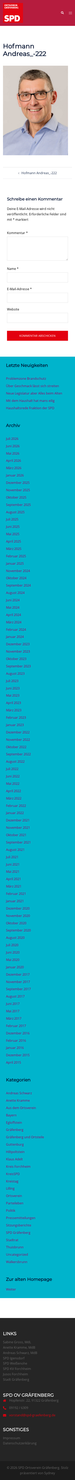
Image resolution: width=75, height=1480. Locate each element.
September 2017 (18, 989)
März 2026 (13, 468)
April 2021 (13, 879)
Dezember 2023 (18, 644)
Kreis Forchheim (18, 1166)
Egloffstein (14, 1122)
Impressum (11, 1438)
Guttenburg (15, 1144)
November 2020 (18, 916)
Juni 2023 (13, 688)
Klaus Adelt (14, 1159)
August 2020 (15, 937)
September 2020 (18, 930)
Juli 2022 (12, 769)
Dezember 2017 (18, 974)
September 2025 (18, 505)
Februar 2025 (16, 556)
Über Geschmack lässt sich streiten (32, 386)
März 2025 (13, 549)
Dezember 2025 (18, 482)
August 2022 (15, 761)
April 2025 (13, 541)
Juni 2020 (13, 952)
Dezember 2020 (18, 908)
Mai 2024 (12, 607)
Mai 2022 (12, 783)
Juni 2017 (13, 1004)
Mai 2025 (12, 534)
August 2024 (15, 593)
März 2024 (13, 622)
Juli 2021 (12, 857)
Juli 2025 (12, 519)
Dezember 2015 (18, 1055)
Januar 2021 (15, 901)
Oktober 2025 (16, 497)
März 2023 (13, 710)
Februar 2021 (16, 893)
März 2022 (13, 798)
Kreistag (12, 1181)
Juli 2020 (12, 945)
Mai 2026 (12, 453)
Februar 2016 (16, 1040)
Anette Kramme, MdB (19, 1347)
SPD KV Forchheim (17, 1369)
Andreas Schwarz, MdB (20, 1353)
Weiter (11, 1289)
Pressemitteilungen (20, 1218)
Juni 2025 (13, 526)
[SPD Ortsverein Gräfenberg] (13, 12)
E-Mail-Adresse (19, 289)
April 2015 (13, 1062)
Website (13, 309)
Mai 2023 (12, 695)
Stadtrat (12, 1240)
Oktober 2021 (16, 835)
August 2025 (15, 512)
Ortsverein (14, 1196)
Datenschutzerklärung (20, 1443)
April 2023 (13, 703)
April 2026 (13, 460)
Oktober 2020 (16, 923)
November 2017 (18, 982)
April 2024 (13, 615)
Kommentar (17, 233)
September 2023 (18, 666)
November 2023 (18, 651)
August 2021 (15, 849)
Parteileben (14, 1203)
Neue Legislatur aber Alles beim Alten (34, 393)
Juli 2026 (12, 438)
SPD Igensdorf (13, 1358)
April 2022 (13, 791)
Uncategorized (17, 1254)
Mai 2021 (12, 871)
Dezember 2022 (18, 732)
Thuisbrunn (15, 1247)
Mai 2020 (12, 960)
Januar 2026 (15, 475)
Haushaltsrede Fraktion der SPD (30, 408)
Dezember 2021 (18, 820)
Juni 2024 (13, 600)
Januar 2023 (15, 725)
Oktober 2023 (16, 659)
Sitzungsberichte (18, 1225)
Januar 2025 (15, 563)
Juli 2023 (12, 681)
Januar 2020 (15, 967)
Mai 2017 (12, 1011)
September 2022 (18, 754)
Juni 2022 (13, 776)
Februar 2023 (16, 717)
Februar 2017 (16, 1026)
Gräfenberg (14, 1130)
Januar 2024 (15, 637)
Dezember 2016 (18, 1033)
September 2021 (18, 842)
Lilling (10, 1188)
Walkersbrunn (16, 1262)
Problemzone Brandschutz (26, 378)
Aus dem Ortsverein (21, 1108)
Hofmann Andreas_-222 (39, 173)
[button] (62, 13)
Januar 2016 (15, 1048)
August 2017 (15, 996)
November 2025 (18, 490)
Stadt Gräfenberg (16, 1379)
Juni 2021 (13, 864)
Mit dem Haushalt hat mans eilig (30, 400)
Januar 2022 (15, 813)
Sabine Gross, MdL (17, 1342)
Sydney (49, 1473)
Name (13, 269)
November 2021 (18, 827)
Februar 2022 (16, 805)
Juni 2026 (13, 446)
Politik (10, 1210)
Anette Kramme (18, 1100)
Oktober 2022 (16, 747)
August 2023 (15, 673)
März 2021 (13, 886)
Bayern (11, 1115)
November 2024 (18, 571)
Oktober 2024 (16, 578)
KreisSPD (13, 1174)
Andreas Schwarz (19, 1093)
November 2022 (18, 739)
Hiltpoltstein (15, 1152)
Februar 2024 (16, 629)
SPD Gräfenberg (18, 1232)
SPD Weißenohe (15, 1363)
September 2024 (18, 585)
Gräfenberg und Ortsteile (25, 1137)
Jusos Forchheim (15, 1374)
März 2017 (13, 1018)
